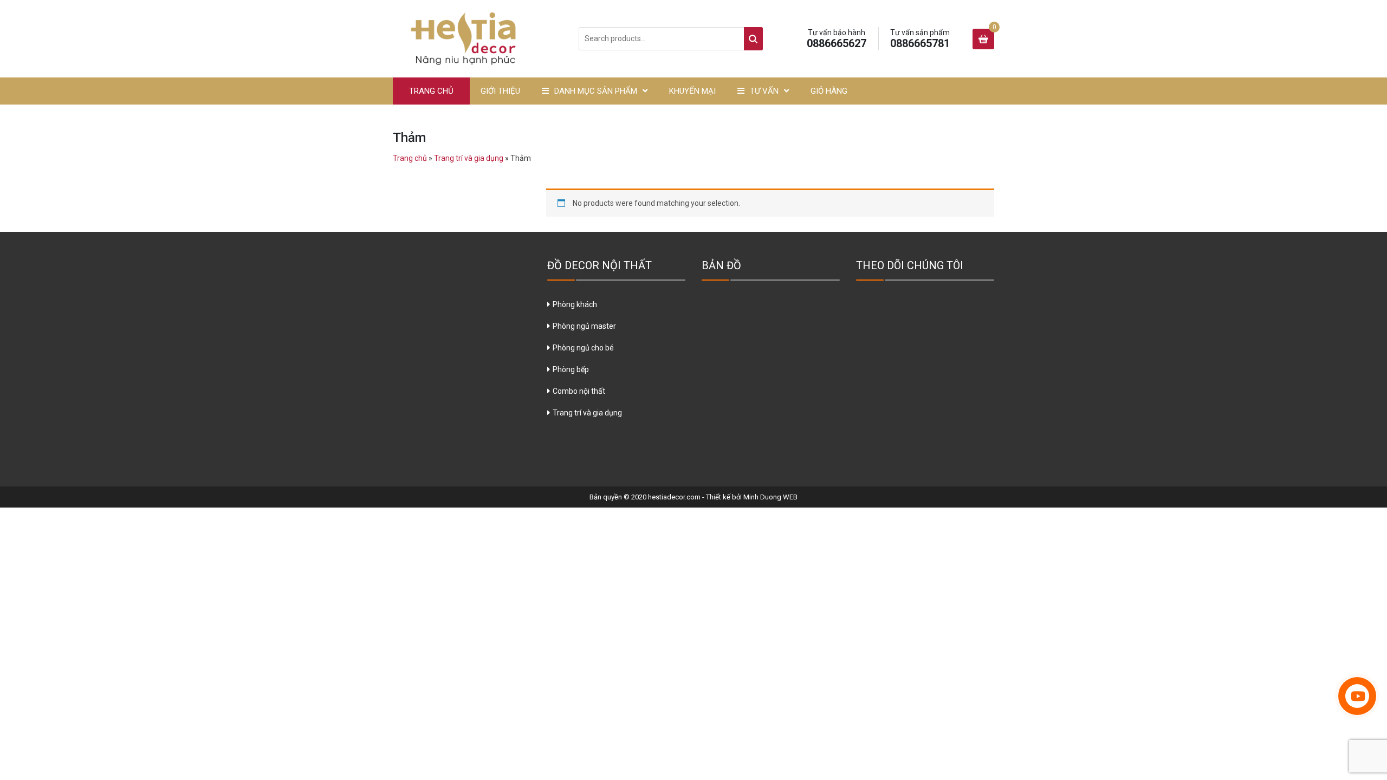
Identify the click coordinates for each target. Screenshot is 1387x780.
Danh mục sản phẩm (595, 91)
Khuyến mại (692, 91)
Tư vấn (764, 91)
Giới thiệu (500, 91)
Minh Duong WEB (770, 497)
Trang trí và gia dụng (468, 158)
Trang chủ (431, 91)
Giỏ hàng (829, 91)
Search (753, 38)
